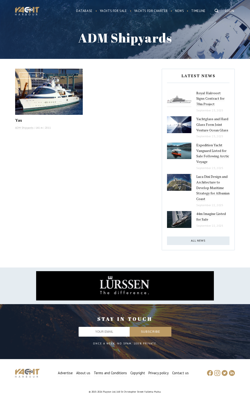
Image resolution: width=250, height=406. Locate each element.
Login (229, 11)
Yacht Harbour (27, 12)
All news (198, 240)
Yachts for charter (151, 11)
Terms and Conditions (110, 373)
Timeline (198, 11)
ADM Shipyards (24, 127)
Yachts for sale (113, 11)
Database (84, 11)
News (179, 11)
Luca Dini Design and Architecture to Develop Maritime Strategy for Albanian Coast (212, 187)
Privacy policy (158, 373)
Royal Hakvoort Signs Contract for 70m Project (210, 98)
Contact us (180, 373)
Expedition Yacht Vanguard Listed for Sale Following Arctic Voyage (212, 153)
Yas (18, 120)
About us (83, 373)
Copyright (137, 373)
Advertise (65, 373)
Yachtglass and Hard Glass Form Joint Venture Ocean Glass (212, 124)
